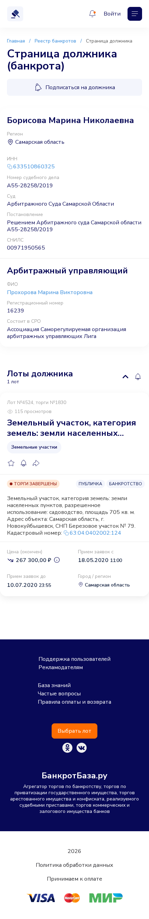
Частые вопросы (59, 693)
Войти (112, 13)
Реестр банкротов (55, 41)
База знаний (54, 685)
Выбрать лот (74, 731)
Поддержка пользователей (74, 659)
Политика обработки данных (74, 865)
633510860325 (34, 166)
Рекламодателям (60, 667)
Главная (16, 41)
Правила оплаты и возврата (74, 701)
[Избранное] (11, 463)
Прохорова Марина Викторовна (50, 292)
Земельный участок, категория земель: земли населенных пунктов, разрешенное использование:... (71, 428)
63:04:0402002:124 (95, 533)
